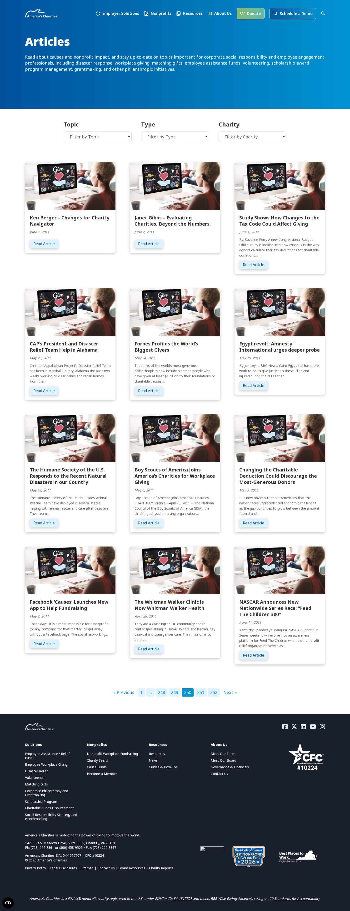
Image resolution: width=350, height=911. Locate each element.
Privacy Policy (35, 868)
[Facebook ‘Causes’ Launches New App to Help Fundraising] (70, 570)
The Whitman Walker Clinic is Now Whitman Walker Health (170, 605)
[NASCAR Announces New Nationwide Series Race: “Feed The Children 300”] (280, 570)
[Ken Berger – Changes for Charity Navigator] (70, 185)
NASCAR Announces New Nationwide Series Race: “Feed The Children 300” (275, 608)
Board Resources (132, 868)
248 (161, 692)
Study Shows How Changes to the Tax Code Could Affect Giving (279, 220)
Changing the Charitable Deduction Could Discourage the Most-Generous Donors (278, 475)
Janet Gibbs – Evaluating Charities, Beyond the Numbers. (173, 220)
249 (174, 692)
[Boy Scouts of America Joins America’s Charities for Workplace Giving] (175, 437)
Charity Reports (161, 868)
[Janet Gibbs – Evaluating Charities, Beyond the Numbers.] (175, 185)
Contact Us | (108, 868)
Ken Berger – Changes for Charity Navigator (69, 220)
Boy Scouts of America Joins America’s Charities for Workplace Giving (175, 475)
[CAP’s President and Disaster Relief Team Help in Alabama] (70, 311)
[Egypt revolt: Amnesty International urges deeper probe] (280, 311)
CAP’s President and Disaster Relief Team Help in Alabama (64, 346)
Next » (230, 692)
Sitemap (87, 868)
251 (200, 692)
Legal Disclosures (63, 868)
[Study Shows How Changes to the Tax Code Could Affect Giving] (280, 185)
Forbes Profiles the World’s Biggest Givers (166, 346)
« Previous (123, 692)
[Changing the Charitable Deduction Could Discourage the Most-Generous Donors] (280, 437)
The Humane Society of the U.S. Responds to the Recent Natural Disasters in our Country (68, 475)
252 (213, 692)
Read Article (45, 243)
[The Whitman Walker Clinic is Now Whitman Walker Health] (175, 570)
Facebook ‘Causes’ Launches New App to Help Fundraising (69, 605)
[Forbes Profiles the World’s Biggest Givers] (175, 311)
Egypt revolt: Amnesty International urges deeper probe (279, 346)
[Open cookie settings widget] (8, 903)
